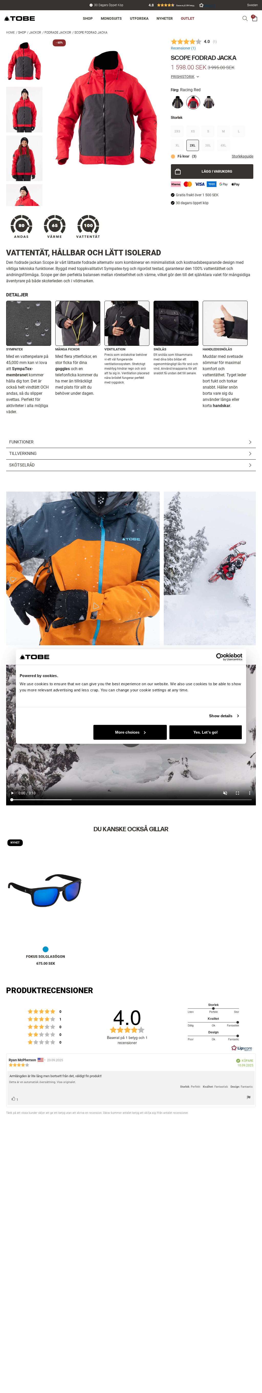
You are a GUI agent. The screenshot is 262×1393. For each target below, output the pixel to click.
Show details (220, 716)
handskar (221, 405)
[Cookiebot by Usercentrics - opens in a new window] (220, 657)
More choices (127, 732)
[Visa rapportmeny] (249, 1098)
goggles (62, 368)
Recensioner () (183, 48)
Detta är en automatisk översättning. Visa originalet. (42, 1082)
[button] (182, 5)
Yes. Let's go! (205, 732)
